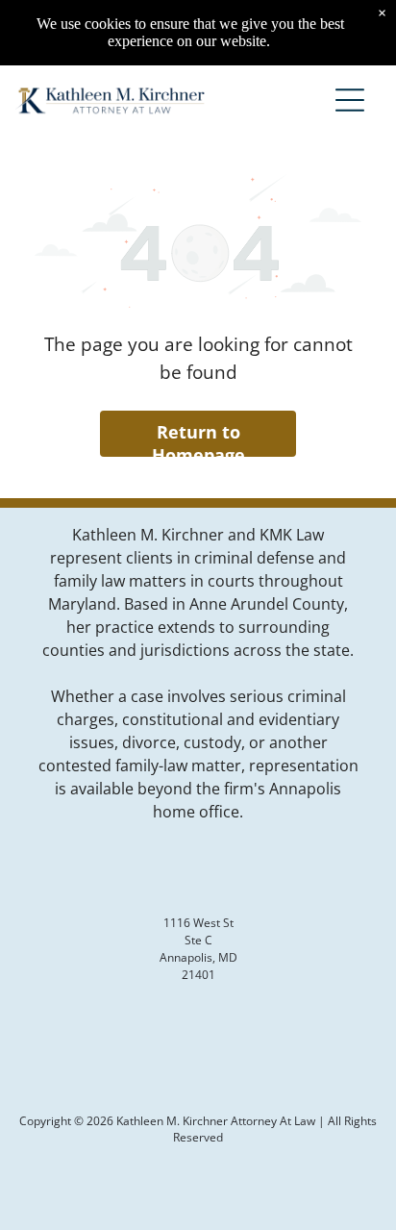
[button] (349, 100)
